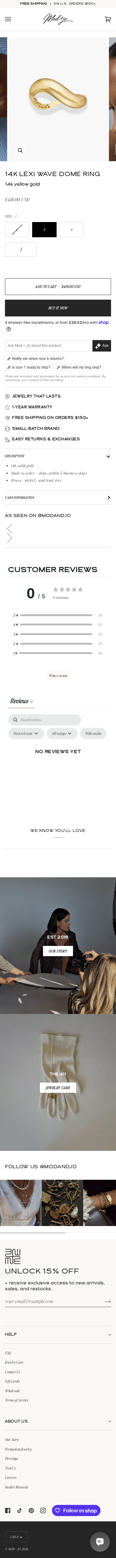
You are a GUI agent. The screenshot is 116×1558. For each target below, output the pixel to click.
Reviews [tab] (21, 701)
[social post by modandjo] (21, 1203)
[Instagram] (43, 1510)
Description (14, 456)
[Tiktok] (19, 1510)
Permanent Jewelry (18, 1449)
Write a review (58, 676)
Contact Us (12, 1371)
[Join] (103, 1301)
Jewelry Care (14, 1362)
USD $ (14, 1537)
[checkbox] (93, 733)
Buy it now (58, 308)
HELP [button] (11, 1334)
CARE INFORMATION (19, 498)
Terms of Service (17, 1399)
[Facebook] (8, 1510)
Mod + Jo (14, 1549)
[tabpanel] (58, 766)
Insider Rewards (16, 1486)
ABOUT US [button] (16, 1421)
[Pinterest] (31, 1510)
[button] (58, 529)
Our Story (12, 1439)
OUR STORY (58, 951)
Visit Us (10, 1467)
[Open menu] (14, 19)
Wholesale (12, 1390)
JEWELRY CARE (58, 1088)
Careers (10, 1477)
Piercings (11, 1458)
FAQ (8, 1352)
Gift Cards (12, 1381)
